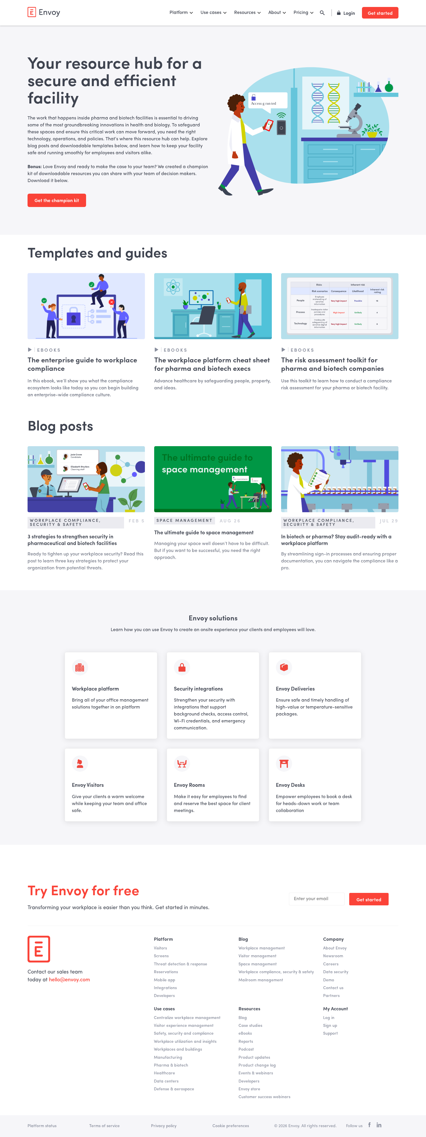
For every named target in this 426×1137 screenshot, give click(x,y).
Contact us (333, 988)
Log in (328, 1018)
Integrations (165, 988)
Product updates (254, 1058)
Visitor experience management (184, 1026)
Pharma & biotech (171, 1065)
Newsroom (333, 956)
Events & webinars (256, 1073)
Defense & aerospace (174, 1089)
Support (330, 1033)
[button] (181, 13)
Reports (246, 1042)
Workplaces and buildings (178, 1049)
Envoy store (249, 1089)
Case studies (250, 1026)
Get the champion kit (56, 200)
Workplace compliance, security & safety (276, 972)
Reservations (166, 972)
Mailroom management (261, 980)
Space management (258, 964)
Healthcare (164, 1073)
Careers (330, 964)
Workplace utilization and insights (185, 1042)
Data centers (166, 1081)
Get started (380, 13)
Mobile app (164, 980)
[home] (44, 12)
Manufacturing (168, 1058)
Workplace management (262, 948)
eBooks (245, 1033)
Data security (335, 972)
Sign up (330, 1026)
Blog (243, 1018)
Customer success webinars (264, 1097)
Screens (161, 956)
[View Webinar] (86, 306)
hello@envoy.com (69, 979)
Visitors (160, 948)
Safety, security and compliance (184, 1033)
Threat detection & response (180, 964)
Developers (164, 996)
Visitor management (257, 956)
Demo (328, 980)
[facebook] (369, 1126)
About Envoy (335, 948)
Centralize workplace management (187, 1018)
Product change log (257, 1065)
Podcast (246, 1049)
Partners (331, 996)
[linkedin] (378, 1126)
